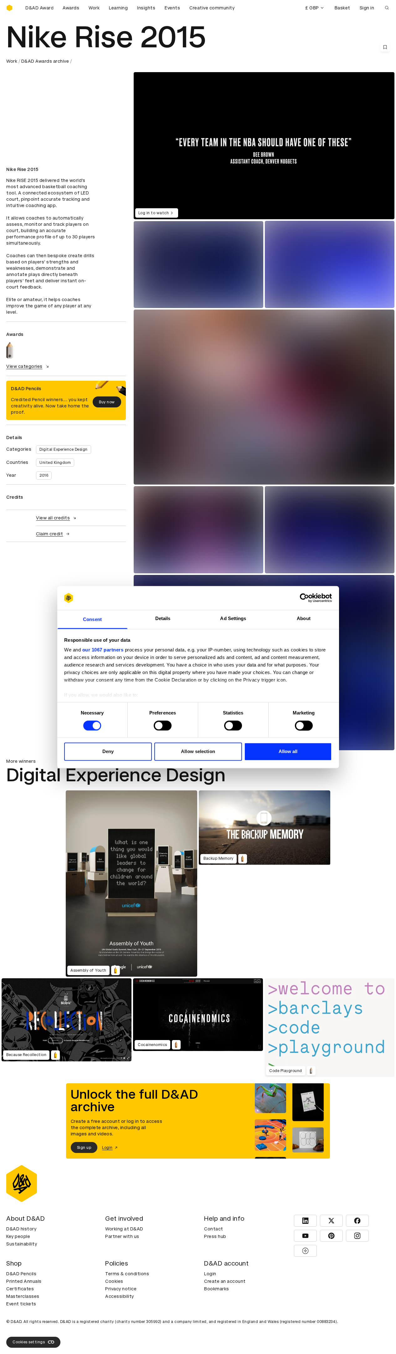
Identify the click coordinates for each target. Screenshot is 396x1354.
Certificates (20, 1288)
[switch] (163, 725)
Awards (71, 7)
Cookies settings (29, 1342)
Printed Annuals (24, 1281)
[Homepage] (9, 8)
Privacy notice (120, 1288)
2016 (43, 475)
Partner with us (122, 1236)
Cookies (114, 1281)
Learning (118, 7)
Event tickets (21, 1303)
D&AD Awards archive (45, 61)
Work (94, 7)
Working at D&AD (124, 1228)
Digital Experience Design (63, 449)
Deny (108, 751)
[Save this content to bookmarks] (385, 47)
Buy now (107, 402)
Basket (342, 7)
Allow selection (198, 751)
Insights (146, 7)
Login (210, 1273)
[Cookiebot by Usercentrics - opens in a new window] (304, 598)
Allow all (288, 751)
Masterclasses (22, 1296)
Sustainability (21, 1243)
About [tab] (304, 618)
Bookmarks (216, 1288)
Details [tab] (163, 618)
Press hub (215, 1236)
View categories (24, 366)
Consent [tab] (92, 619)
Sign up (84, 1147)
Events (172, 7)
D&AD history (21, 1228)
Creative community (211, 7)
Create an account (225, 1281)
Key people (18, 1236)
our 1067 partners (103, 650)
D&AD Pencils (21, 1273)
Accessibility (119, 1296)
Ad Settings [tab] (233, 618)
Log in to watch (153, 213)
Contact (213, 1228)
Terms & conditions (127, 1273)
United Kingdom (55, 462)
